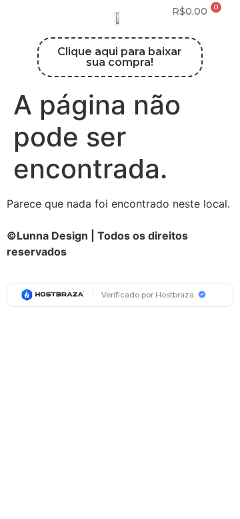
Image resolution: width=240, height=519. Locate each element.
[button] (39, 12)
